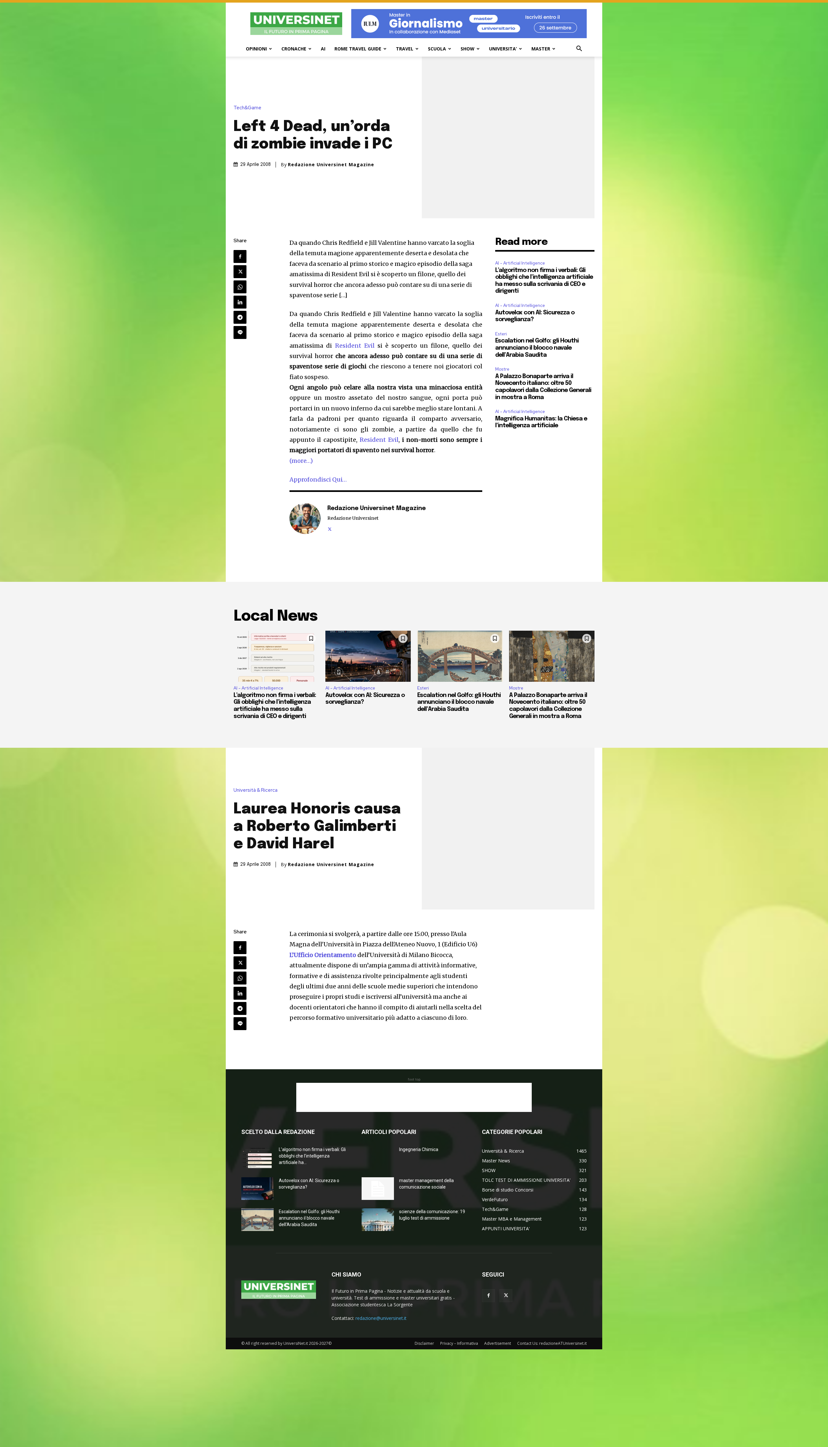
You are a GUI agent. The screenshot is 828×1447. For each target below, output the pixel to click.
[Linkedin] (240, 302)
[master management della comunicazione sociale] (378, 1188)
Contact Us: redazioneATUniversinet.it (552, 1343)
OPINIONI (256, 49)
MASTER (540, 49)
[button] (579, 49)
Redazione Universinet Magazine (331, 165)
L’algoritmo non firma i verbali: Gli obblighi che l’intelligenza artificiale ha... (312, 1156)
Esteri (501, 334)
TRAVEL (404, 49)
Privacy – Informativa (459, 1343)
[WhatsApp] (240, 286)
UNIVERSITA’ (503, 49)
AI (323, 49)
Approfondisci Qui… (318, 479)
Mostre (502, 369)
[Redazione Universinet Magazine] (305, 518)
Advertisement (497, 1343)
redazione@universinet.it (381, 1318)
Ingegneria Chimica (418, 1149)
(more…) (301, 460)
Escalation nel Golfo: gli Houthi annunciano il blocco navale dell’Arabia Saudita (537, 348)
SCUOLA (437, 49)
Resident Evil (355, 345)
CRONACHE (293, 49)
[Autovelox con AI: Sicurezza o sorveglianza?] (368, 656)
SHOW (467, 49)
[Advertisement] (414, 1097)
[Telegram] (240, 317)
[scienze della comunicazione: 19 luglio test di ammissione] (378, 1219)
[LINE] (240, 332)
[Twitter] (240, 271)
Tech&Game (247, 107)
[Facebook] (240, 256)
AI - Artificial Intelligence (520, 263)
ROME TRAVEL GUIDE (357, 49)
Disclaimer (424, 1343)
